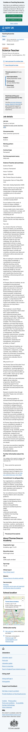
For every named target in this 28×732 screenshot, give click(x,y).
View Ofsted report (8, 572)
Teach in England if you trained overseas (13, 669)
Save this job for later (11, 65)
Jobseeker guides (7, 663)
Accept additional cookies (14, 16)
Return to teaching (7, 666)
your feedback (20, 39)
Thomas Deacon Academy (12, 601)
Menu (4, 36)
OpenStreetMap (17, 624)
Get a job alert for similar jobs (14, 61)
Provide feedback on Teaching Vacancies (14, 694)
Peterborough (9, 638)
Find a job (5, 660)
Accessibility (19, 703)
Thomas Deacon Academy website (13, 578)
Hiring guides (6, 681)
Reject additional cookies (14, 20)
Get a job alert (9, 631)
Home (3, 44)
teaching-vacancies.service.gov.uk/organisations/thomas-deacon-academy (13, 586)
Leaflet (7, 624)
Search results (10, 44)
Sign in (4, 30)
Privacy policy (12, 701)
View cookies (14, 23)
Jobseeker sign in (7, 657)
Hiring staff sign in (7, 678)
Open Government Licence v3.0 (11, 715)
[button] (16, 611)
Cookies (4, 701)
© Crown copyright (14, 728)
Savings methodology (8, 705)
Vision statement (7, 707)
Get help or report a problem (10, 691)
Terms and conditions (8, 703)
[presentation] (14, 610)
